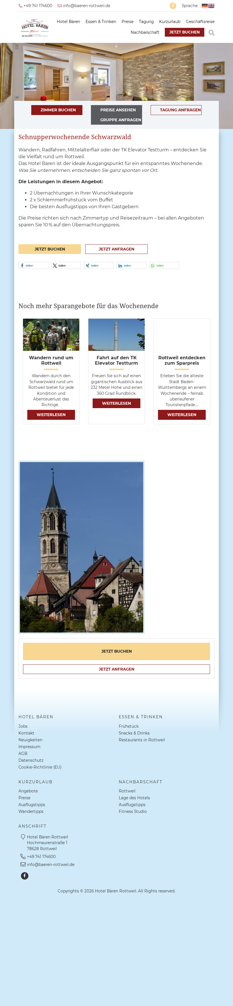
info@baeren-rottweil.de (86, 5)
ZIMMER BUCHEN (58, 110)
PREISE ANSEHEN (118, 110)
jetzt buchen (184, 32)
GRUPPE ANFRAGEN (120, 120)
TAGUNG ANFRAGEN (180, 110)
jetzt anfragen (116, 249)
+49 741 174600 (37, 5)
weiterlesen (51, 414)
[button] (33, 265)
